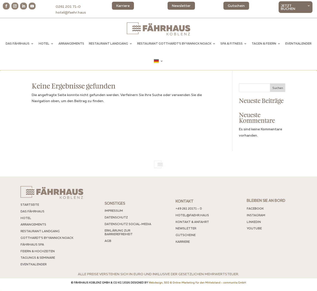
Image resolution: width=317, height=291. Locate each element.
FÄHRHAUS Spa (32, 244)
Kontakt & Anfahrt (192, 222)
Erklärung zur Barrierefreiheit (119, 232)
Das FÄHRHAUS (18, 43)
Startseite (29, 204)
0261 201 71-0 (71, 6)
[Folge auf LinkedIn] (23, 6)
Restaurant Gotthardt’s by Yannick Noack (174, 43)
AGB (108, 241)
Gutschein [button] (236, 5)
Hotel (44, 43)
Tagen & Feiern (264, 43)
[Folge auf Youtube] (32, 6)
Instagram (256, 215)
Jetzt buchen (288, 7)
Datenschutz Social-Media (128, 224)
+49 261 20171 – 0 (189, 208)
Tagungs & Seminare (37, 257)
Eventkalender (298, 43)
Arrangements (71, 43)
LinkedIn (254, 222)
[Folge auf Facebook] (6, 6)
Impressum (114, 210)
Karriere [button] (123, 5)
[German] (158, 61)
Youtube (254, 228)
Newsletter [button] (181, 5)
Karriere (183, 241)
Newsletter (186, 228)
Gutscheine (186, 235)
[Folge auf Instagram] (14, 6)
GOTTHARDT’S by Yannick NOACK (46, 238)
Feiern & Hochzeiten (37, 251)
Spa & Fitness (231, 43)
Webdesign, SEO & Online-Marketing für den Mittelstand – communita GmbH (197, 282)
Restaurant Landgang (108, 43)
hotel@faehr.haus (71, 12)
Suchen (277, 88)
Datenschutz (116, 217)
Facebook (255, 208)
